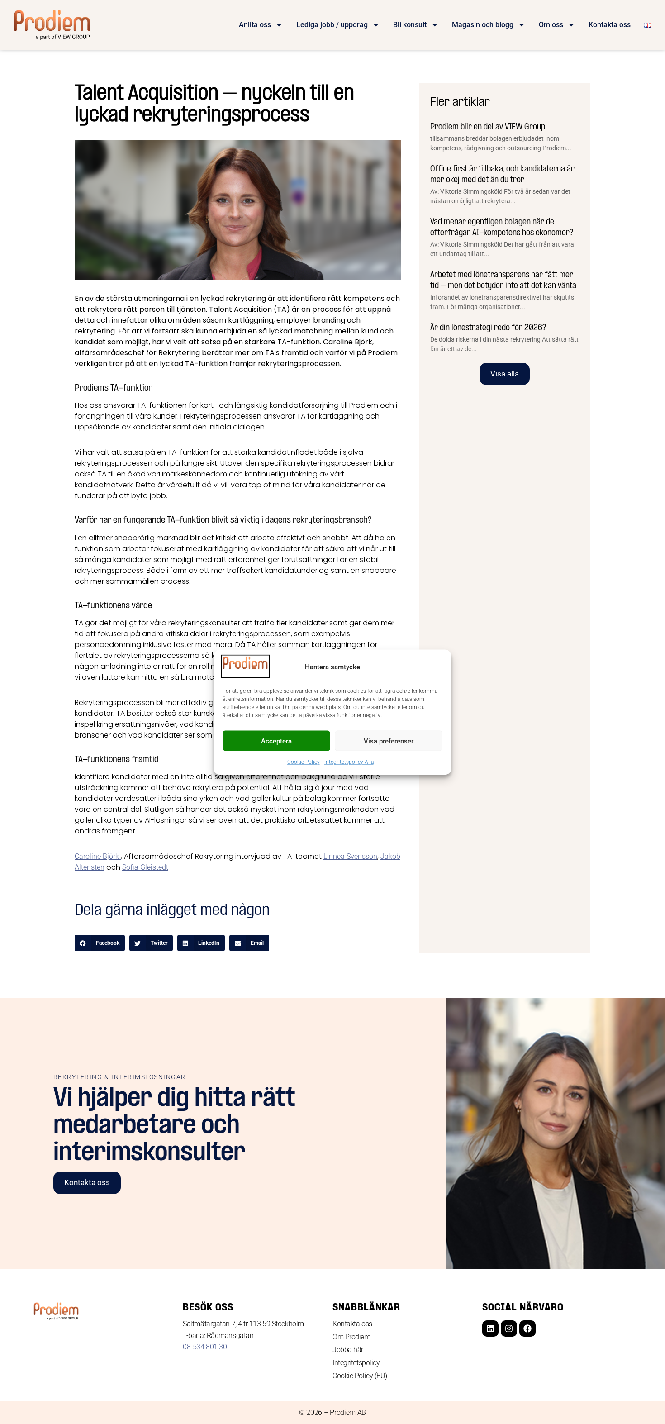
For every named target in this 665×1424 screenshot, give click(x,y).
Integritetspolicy (356, 1362)
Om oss (551, 24)
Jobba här (347, 1349)
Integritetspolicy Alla (349, 762)
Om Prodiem (351, 1337)
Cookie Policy (303, 762)
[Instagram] (509, 1328)
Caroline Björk (98, 856)
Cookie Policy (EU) (359, 1376)
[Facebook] (527, 1328)
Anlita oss (255, 24)
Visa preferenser (388, 741)
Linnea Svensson (350, 856)
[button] (100, 943)
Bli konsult (410, 24)
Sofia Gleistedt (145, 867)
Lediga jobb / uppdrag (332, 24)
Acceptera (276, 741)
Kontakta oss (610, 24)
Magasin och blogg (482, 24)
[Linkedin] (490, 1328)
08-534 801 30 (205, 1347)
